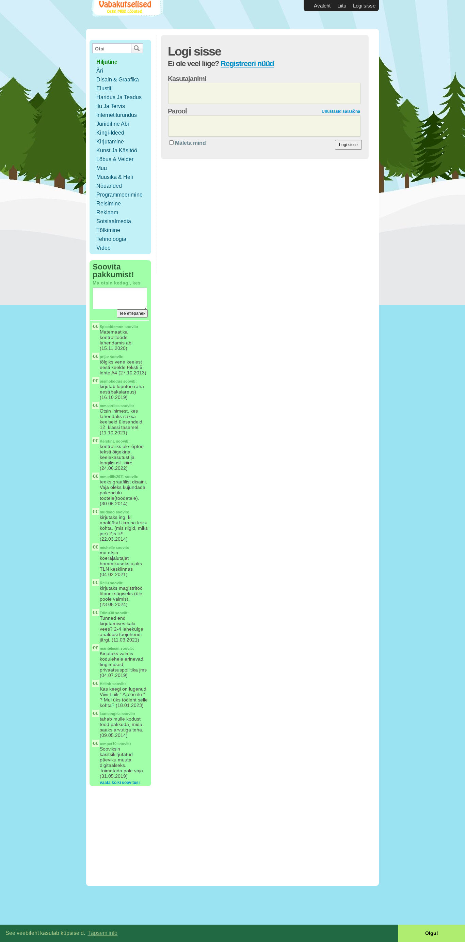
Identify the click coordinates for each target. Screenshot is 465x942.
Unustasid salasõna (341, 111)
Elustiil (104, 88)
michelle (107, 547)
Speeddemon (112, 327)
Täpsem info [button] (102, 933)
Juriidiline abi (112, 124)
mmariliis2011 (112, 477)
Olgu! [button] (431, 933)
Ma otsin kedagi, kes (117, 282)
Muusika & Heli (114, 177)
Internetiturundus (116, 115)
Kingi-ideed (110, 133)
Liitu (341, 6)
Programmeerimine (119, 195)
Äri (99, 71)
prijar (104, 357)
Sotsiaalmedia (113, 221)
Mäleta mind (190, 143)
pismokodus (111, 381)
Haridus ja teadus (119, 97)
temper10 (108, 744)
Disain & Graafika (117, 79)
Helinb (105, 684)
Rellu (104, 583)
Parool (177, 111)
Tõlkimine (108, 230)
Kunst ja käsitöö (116, 150)
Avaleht (322, 6)
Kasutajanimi (187, 78)
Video (103, 248)
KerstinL (107, 441)
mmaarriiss (109, 406)
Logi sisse (364, 6)
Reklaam (107, 212)
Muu (101, 168)
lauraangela (110, 714)
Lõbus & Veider (114, 159)
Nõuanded (109, 186)
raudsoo (107, 512)
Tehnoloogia (111, 239)
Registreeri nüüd (247, 63)
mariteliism (109, 648)
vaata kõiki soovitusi (120, 782)
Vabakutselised (126, 14)
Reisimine (108, 203)
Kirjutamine (110, 141)
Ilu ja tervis (110, 106)
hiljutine (106, 62)
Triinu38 (107, 613)
